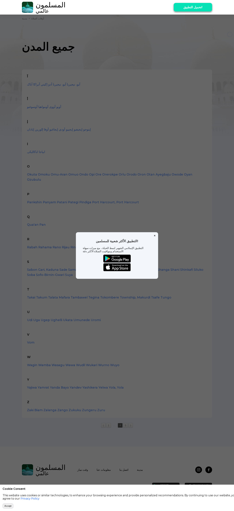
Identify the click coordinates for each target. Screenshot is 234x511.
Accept (7, 506)
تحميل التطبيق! (192, 7)
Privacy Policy (30, 498)
